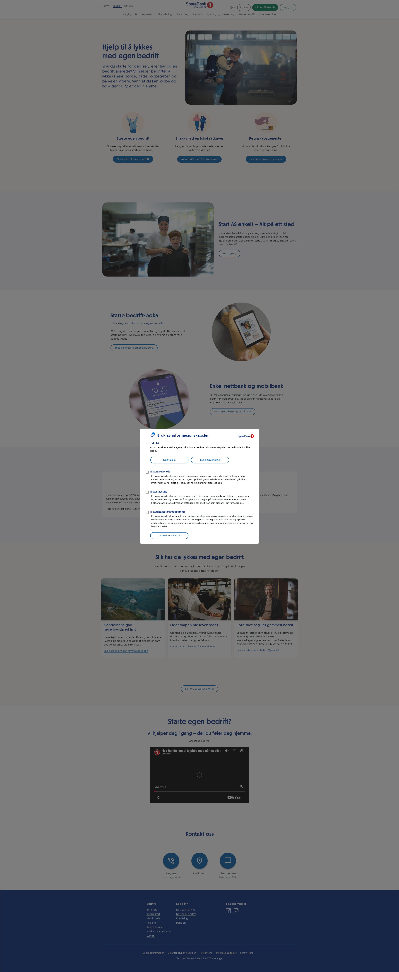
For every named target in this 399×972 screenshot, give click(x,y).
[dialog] (199, 486)
